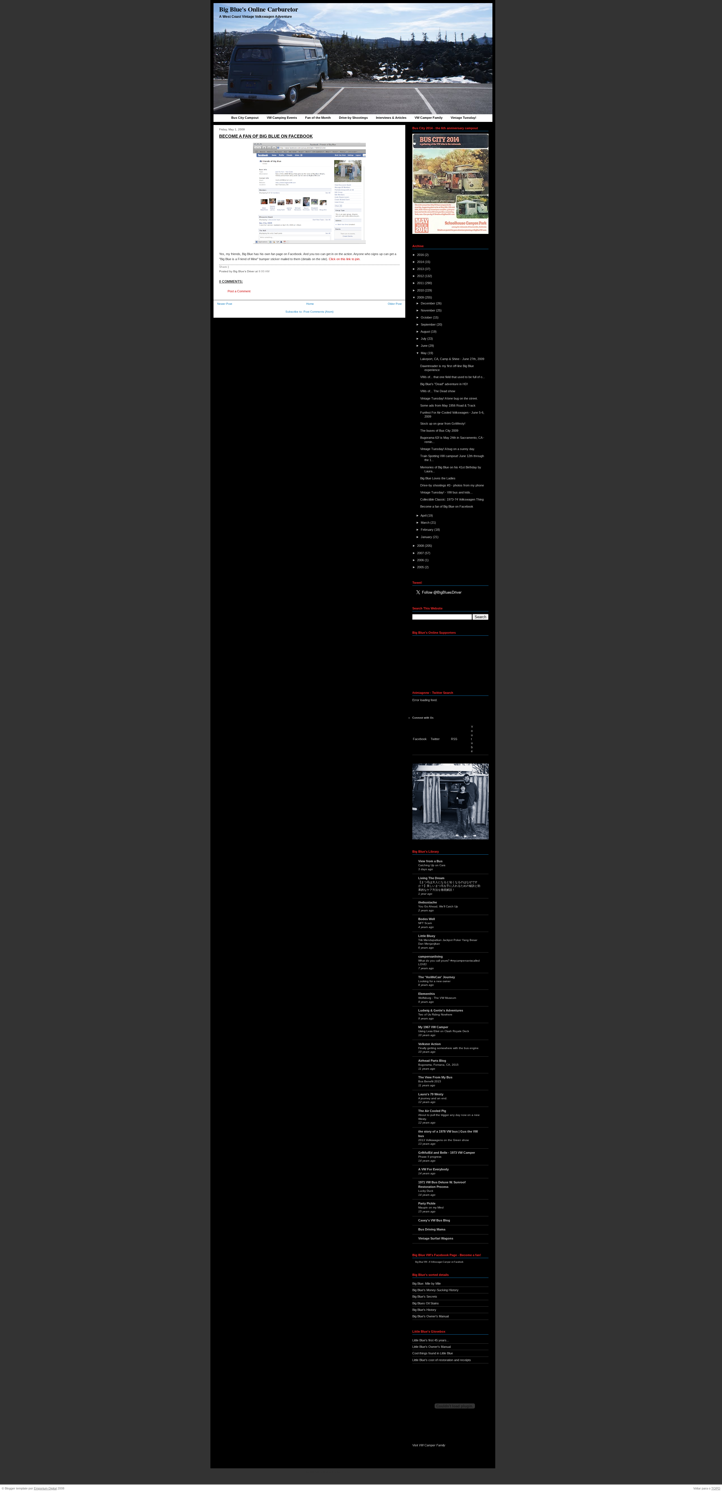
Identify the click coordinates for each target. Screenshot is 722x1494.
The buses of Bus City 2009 (439, 430)
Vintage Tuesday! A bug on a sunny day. (447, 449)
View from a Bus (430, 861)
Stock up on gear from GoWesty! (442, 423)
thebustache (427, 902)
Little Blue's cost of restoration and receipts (441, 1360)
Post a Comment (239, 291)
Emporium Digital (45, 1488)
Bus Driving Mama (431, 1229)
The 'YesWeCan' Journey (436, 977)
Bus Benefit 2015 (429, 1081)
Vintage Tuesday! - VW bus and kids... (446, 492)
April (424, 515)
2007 (421, 553)
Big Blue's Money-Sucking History (435, 1290)
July (424, 338)
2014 (421, 262)
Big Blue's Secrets (424, 1296)
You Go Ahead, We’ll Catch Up (438, 906)
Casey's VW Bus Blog (434, 1220)
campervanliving (430, 956)
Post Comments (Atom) (318, 311)
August (426, 331)
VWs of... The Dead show (437, 391)
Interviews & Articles (391, 117)
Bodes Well (426, 919)
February (427, 529)
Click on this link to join (344, 259)
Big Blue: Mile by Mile (426, 1283)
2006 (421, 560)
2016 (421, 254)
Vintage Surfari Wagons (435, 1238)
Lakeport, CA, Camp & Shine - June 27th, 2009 (452, 359)
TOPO (715, 1488)
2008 (421, 545)
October (427, 317)
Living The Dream (431, 878)
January (427, 537)
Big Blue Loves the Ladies (437, 478)
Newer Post (224, 303)
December (428, 303)
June (424, 345)
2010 (421, 290)
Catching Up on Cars (431, 865)
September (429, 324)
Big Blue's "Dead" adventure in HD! (444, 384)
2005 (421, 567)
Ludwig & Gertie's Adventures (440, 1010)
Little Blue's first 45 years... (430, 1340)
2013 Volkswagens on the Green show (443, 1140)
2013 (421, 269)
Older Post (395, 303)
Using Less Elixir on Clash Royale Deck (443, 1031)
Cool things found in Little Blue (432, 1353)
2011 (421, 283)
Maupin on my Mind (431, 1207)
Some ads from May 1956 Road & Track (448, 405)
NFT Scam (425, 923)
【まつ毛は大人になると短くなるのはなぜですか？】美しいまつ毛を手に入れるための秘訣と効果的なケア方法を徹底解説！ (449, 886)
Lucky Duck (425, 1190)
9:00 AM (264, 271)
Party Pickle (426, 1203)
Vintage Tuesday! (463, 117)
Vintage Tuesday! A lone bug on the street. (449, 398)
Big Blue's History (424, 1309)
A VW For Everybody (433, 1169)
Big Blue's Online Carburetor (258, 9)
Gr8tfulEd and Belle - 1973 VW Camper (446, 1152)
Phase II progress (429, 1156)
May (424, 353)
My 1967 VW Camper (433, 1027)
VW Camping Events (282, 117)
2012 (421, 276)
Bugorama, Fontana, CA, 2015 (438, 1064)
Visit (428, 1445)
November (428, 310)
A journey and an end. (432, 1098)
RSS (454, 739)
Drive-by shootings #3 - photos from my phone (452, 485)
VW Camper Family (429, 117)
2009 (421, 297)
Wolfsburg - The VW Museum (437, 997)
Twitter (435, 739)
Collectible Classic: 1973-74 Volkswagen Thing (452, 499)
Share (223, 266)
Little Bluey (426, 936)
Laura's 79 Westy (430, 1094)
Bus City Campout (245, 117)
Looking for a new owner (434, 981)
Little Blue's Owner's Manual (431, 1346)
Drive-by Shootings (353, 117)
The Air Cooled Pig (432, 1111)
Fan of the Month (318, 117)
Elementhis (426, 993)
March (425, 522)
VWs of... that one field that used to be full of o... (452, 377)
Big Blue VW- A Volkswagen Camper (433, 1262)
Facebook (420, 739)
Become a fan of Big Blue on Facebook (266, 136)
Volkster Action (429, 1044)
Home (310, 303)
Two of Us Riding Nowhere (435, 1014)
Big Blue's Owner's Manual (430, 1316)
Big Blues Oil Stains (425, 1303)
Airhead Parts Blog (432, 1060)
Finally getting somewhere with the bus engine (448, 1048)
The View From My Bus (435, 1077)
